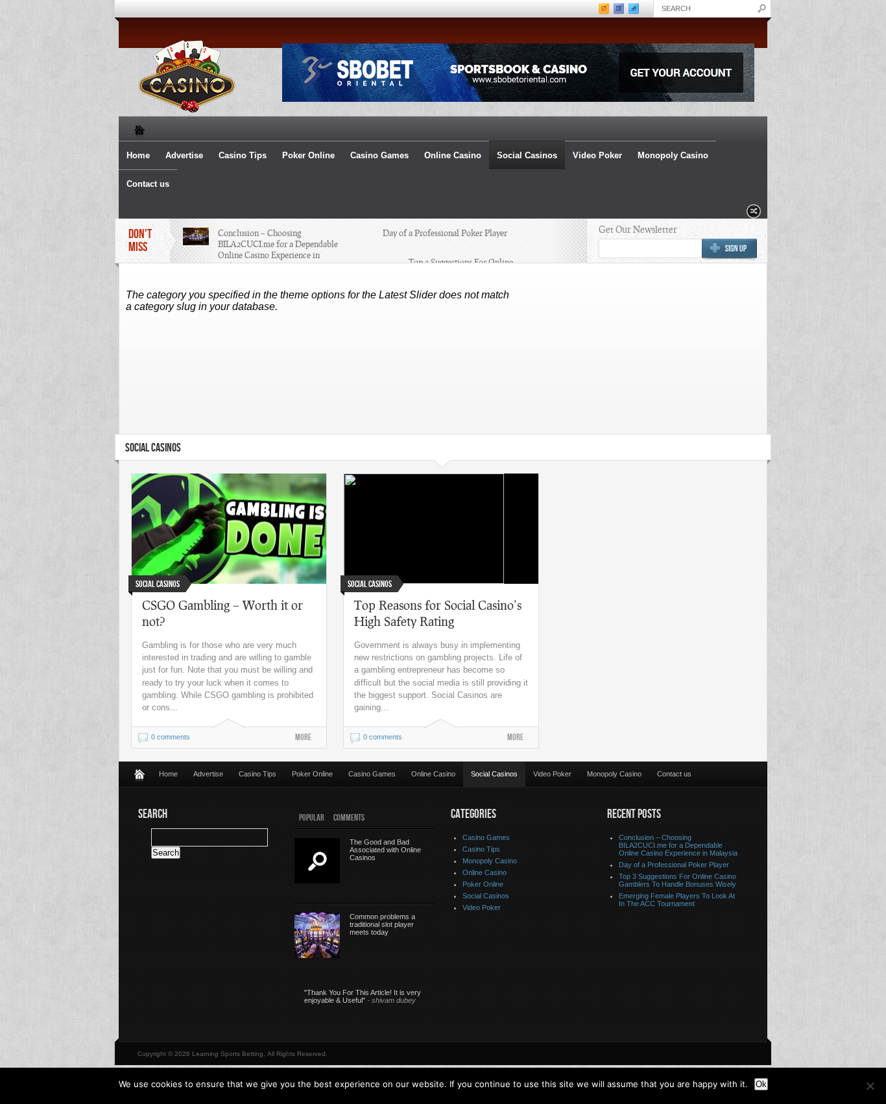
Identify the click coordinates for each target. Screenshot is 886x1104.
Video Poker (597, 155)
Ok (761, 1084)
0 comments (170, 737)
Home (138, 155)
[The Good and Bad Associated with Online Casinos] (317, 860)
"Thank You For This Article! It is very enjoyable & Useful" (362, 996)
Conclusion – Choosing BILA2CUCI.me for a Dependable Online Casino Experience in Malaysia (278, 249)
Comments (349, 817)
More (303, 737)
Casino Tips (243, 155)
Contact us (147, 184)
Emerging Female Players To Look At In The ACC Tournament (677, 899)
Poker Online (308, 155)
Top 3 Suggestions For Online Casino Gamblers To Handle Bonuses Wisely (677, 880)
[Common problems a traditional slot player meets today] (317, 935)
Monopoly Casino (673, 155)
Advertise (184, 155)
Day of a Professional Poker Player (445, 233)
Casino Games (379, 155)
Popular (311, 817)
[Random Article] (754, 215)
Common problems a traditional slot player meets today (382, 924)
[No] (869, 1085)
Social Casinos (527, 155)
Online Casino (452, 155)
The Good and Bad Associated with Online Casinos (385, 849)
